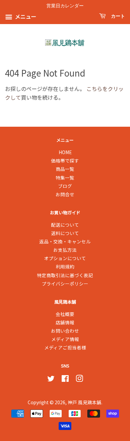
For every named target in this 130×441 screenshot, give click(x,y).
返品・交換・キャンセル (65, 241)
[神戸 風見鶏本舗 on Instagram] (79, 379)
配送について (65, 224)
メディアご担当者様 (65, 347)
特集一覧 (65, 177)
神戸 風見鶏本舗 (84, 402)
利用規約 (65, 266)
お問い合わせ (65, 330)
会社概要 (65, 314)
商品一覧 (65, 169)
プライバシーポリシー (65, 283)
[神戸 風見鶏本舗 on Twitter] (51, 379)
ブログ (65, 186)
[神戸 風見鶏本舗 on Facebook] (65, 379)
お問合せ (65, 194)
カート (116, 16)
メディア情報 (65, 339)
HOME (65, 152)
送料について (65, 233)
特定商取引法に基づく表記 (65, 275)
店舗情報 (65, 322)
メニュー (25, 17)
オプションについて (65, 258)
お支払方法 (65, 249)
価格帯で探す (65, 160)
